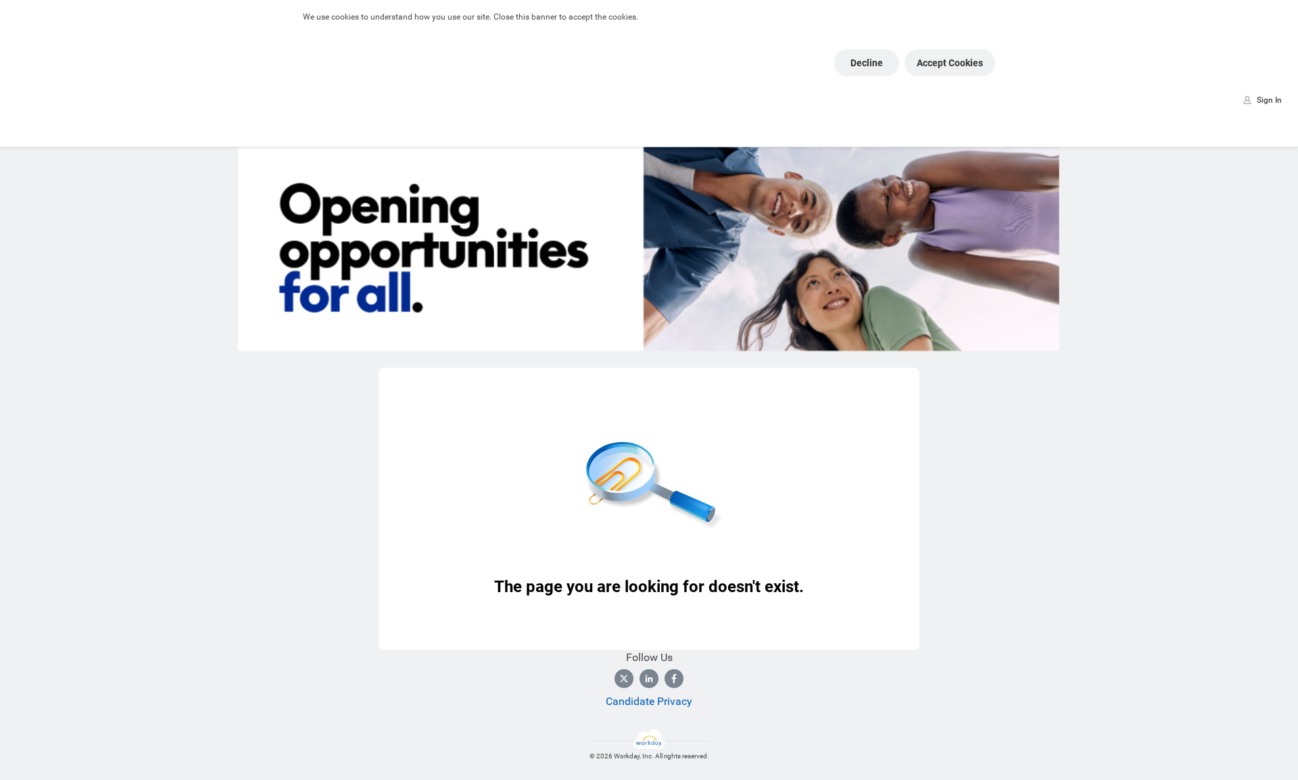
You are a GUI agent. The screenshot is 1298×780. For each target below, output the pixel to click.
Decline (866, 62)
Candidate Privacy (649, 701)
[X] (624, 678)
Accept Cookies (950, 62)
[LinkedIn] (649, 678)
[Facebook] (674, 678)
